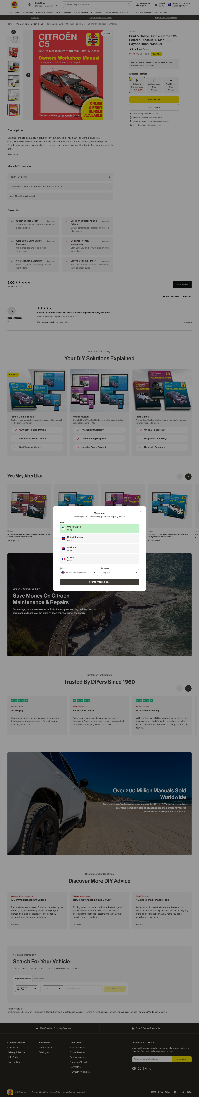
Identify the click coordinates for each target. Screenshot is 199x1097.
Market (62, 568)
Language (105, 568)
